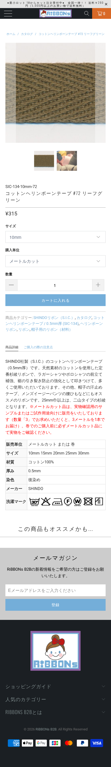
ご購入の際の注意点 (38, 347)
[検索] (87, 13)
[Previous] (10, 93)
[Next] (100, 93)
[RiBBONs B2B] (55, 13)
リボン (24, 329)
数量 (8, 274)
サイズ (10, 226)
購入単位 (12, 250)
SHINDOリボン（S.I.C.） (54, 317)
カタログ (84, 317)
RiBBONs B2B (46, 729)
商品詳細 (11, 347)
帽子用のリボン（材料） (52, 329)
